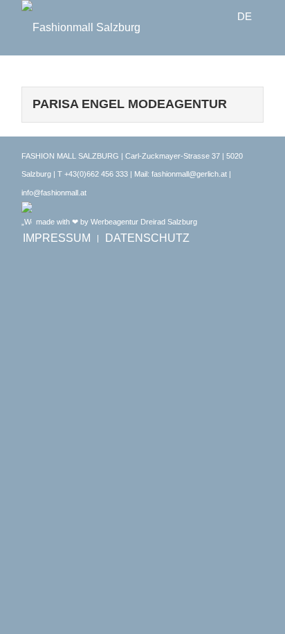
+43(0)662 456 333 (96, 174)
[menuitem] (57, 239)
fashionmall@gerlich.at (189, 174)
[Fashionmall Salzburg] (118, 27)
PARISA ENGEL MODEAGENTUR (130, 104)
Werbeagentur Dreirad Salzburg (144, 222)
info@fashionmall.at (53, 192)
